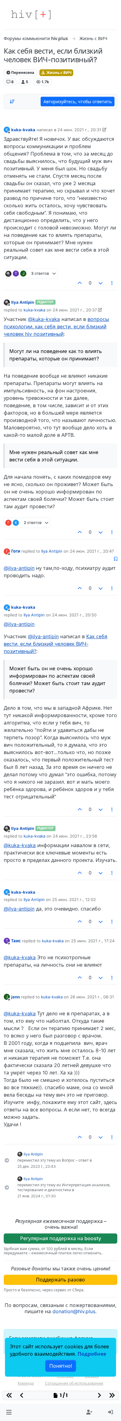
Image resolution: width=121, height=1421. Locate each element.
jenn (15, 996)
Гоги (15, 551)
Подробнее (92, 1354)
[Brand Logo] (31, 14)
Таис (16, 940)
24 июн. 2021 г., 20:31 (79, 129)
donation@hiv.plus (73, 1311)
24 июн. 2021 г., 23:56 (75, 836)
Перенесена (22, 72)
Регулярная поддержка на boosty (60, 1238)
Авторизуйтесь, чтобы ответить (77, 101)
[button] (8, 1412)
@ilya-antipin (19, 568)
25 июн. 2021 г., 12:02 (74, 899)
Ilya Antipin (22, 302)
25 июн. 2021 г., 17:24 (92, 940)
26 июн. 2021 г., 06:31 (92, 996)
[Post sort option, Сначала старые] (12, 101)
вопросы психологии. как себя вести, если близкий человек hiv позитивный (56, 326)
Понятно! (60, 1366)
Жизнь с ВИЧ (59, 72)
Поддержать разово (60, 1280)
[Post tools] (112, 283)
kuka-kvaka (23, 129)
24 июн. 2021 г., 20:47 (92, 551)
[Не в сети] (7, 302)
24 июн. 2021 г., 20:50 (74, 614)
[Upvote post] (80, 283)
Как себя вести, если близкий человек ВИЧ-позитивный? (55, 643)
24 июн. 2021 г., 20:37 (75, 309)
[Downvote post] (100, 283)
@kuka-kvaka (44, 319)
